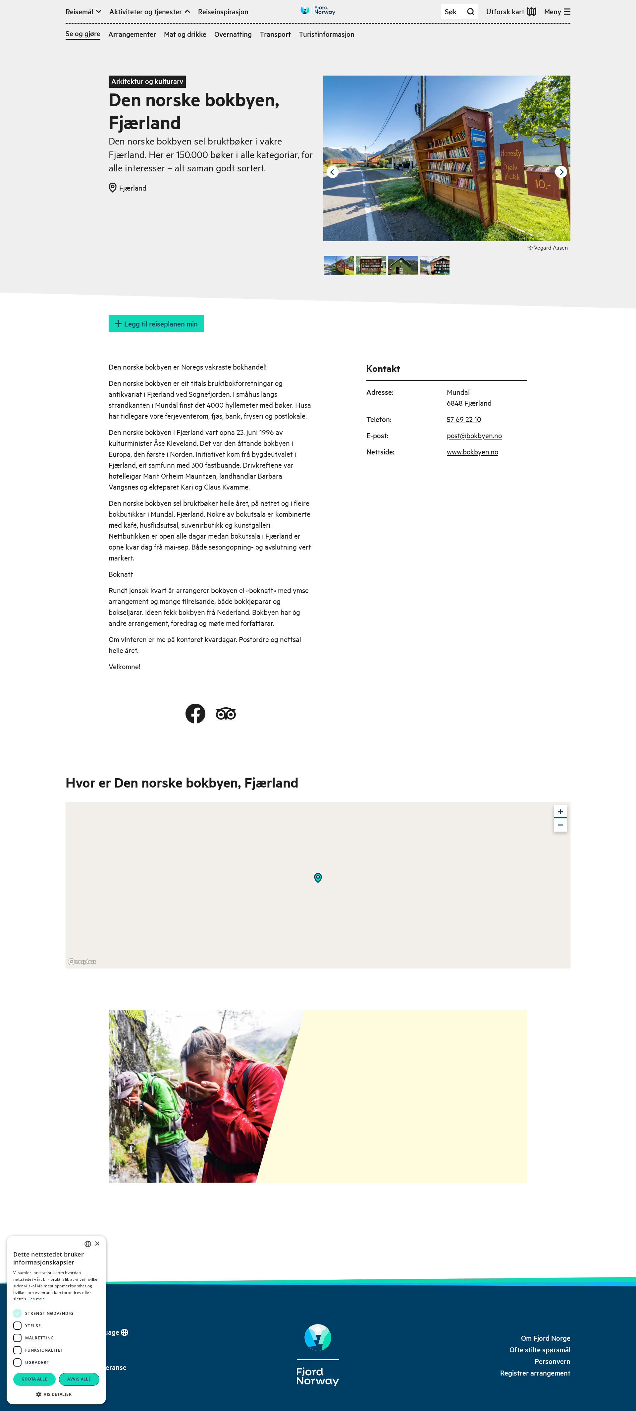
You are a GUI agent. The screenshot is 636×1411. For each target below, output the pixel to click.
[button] (56, 1394)
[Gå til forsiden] (318, 10)
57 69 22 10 (464, 419)
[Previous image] (332, 172)
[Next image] (561, 172)
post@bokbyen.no (474, 435)
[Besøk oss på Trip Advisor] (226, 714)
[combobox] (87, 1244)
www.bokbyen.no (472, 451)
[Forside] (318, 1355)
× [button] (96, 1243)
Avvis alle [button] (79, 1379)
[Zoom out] (560, 825)
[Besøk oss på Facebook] (195, 714)
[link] (545, 1338)
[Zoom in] (560, 811)
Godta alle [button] (34, 1379)
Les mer (36, 1299)
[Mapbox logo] (82, 962)
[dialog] (56, 1320)
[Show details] (318, 878)
